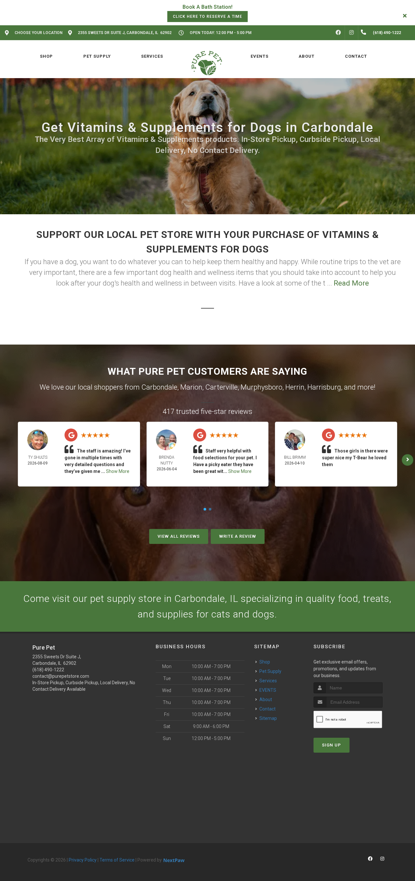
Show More (117, 471)
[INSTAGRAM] (351, 32)
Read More (351, 283)
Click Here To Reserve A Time (207, 16)
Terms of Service (117, 860)
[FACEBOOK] (338, 32)
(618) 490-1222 (48, 669)
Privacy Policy (83, 860)
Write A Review (237, 536)
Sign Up (331, 745)
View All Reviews (179, 536)
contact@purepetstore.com (60, 676)
